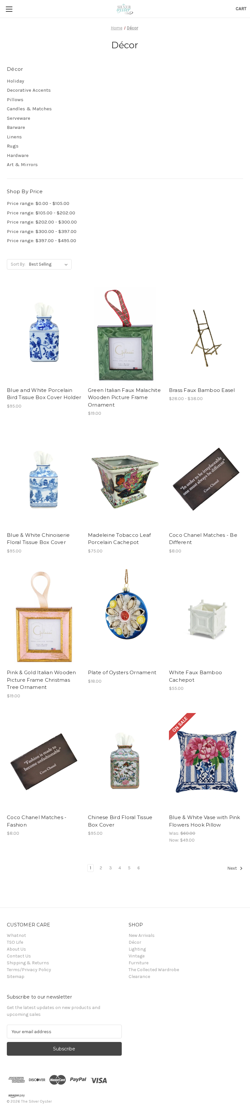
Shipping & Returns (28, 963)
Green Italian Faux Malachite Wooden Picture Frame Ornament (124, 397)
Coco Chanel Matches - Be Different (203, 539)
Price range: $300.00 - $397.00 (41, 231)
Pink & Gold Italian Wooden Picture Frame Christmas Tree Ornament (41, 679)
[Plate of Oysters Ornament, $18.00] (125, 617)
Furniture (138, 963)
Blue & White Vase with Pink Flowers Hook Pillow (204, 821)
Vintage (137, 956)
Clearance (139, 976)
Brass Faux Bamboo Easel (202, 390)
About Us (16, 949)
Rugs (13, 146)
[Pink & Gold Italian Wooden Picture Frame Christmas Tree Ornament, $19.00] (44, 617)
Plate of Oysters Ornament (122, 672)
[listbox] (49, 264)
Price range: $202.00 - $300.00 (42, 222)
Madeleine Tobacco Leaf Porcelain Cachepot (119, 539)
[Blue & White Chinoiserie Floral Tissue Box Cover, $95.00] (44, 479)
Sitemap (15, 976)
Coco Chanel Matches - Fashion (36, 821)
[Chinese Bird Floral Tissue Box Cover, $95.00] (125, 762)
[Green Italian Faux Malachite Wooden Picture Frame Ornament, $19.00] (125, 334)
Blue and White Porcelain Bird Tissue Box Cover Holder (44, 394)
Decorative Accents (29, 90)
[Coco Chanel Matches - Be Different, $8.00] (206, 479)
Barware (16, 127)
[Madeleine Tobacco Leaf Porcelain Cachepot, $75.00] (125, 479)
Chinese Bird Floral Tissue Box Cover (120, 821)
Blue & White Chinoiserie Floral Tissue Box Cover (38, 539)
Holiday (15, 81)
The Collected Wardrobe (154, 969)
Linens (14, 137)
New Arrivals (142, 935)
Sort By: (18, 264)
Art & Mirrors (22, 164)
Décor (135, 942)
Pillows (15, 99)
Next (232, 868)
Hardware (18, 155)
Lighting (137, 949)
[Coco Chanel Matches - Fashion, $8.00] (44, 762)
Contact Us (19, 956)
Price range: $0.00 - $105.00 (38, 203)
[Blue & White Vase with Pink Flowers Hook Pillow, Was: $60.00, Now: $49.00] (206, 762)
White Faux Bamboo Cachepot (195, 676)
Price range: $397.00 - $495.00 (41, 240)
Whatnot (16, 935)
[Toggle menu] (9, 9)
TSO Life (15, 942)
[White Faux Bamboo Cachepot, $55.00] (206, 617)
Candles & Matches (29, 109)
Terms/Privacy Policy (29, 969)
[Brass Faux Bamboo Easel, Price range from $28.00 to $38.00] (206, 334)
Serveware (18, 118)
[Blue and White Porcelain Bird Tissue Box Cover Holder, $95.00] (44, 334)
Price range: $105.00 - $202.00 (41, 213)
